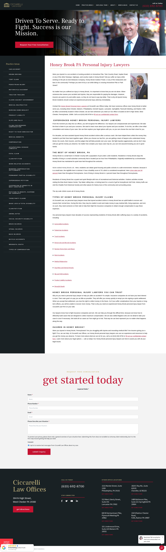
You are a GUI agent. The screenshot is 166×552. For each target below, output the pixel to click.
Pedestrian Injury (17, 84)
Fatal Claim (14, 153)
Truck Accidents (59, 236)
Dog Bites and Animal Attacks (64, 268)
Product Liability (17, 115)
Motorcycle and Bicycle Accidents (65, 243)
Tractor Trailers (17, 95)
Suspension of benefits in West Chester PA (20, 186)
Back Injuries (15, 234)
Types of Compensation (19, 249)
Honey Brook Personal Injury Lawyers (74, 106)
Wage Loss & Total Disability (22, 203)
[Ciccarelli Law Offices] (13, 5)
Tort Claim (14, 79)
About (112, 5)
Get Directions (23, 509)
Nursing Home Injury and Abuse (64, 249)
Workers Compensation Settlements (19, 169)
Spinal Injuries (16, 229)
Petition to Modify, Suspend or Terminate (22, 192)
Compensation (15, 142)
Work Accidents (59, 255)
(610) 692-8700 (72, 486)
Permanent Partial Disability (22, 175)
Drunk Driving (15, 74)
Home (78, 5)
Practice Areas (87, 5)
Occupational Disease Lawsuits (18, 147)
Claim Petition (15, 159)
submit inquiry (39, 452)
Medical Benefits (16, 137)
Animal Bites (14, 214)
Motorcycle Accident (18, 89)
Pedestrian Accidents (61, 230)
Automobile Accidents (61, 224)
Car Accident (14, 69)
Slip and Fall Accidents (61, 274)
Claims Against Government (21, 100)
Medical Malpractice (60, 261)
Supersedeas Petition (19, 180)
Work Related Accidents (20, 164)
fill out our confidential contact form (106, 114)
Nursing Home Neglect (19, 110)
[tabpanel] (112, 491)
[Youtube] (72, 501)
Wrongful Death (59, 286)
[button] (34, 544)
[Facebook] (62, 501)
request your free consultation (34, 45)
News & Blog (122, 5)
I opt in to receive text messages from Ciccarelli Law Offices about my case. (54, 445)
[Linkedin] (77, 501)
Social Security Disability (21, 219)
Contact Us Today (6, 543)
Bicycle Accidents (17, 239)
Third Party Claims (17, 198)
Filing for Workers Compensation (17, 126)
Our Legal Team (101, 5)
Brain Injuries (15, 224)
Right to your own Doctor (21, 132)
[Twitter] (66, 501)
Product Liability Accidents (63, 280)
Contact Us (133, 5)
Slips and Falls (16, 120)
